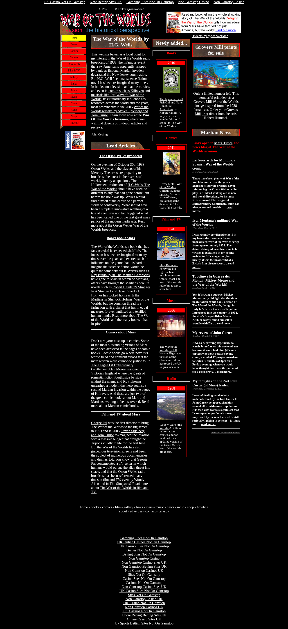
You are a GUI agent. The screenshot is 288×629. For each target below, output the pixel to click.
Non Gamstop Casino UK (144, 599)
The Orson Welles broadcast (120, 156)
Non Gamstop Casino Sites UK (144, 562)
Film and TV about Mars (120, 414)
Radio (74, 109)
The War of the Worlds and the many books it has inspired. (120, 320)
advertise (136, 511)
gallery (128, 507)
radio (180, 507)
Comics (74, 51)
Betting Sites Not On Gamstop (144, 554)
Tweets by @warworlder (210, 36)
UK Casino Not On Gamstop (144, 603)
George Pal (99, 423)
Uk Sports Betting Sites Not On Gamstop (144, 623)
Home (74, 37)
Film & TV (74, 70)
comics (107, 507)
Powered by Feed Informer (225, 432)
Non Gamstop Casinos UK (144, 570)
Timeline (74, 122)
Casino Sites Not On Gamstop (144, 579)
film (118, 507)
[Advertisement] (74, 229)
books (99, 87)
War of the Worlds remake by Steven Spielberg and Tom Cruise (119, 111)
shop (190, 507)
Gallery (74, 77)
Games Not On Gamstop (144, 550)
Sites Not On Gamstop (144, 574)
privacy (163, 511)
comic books (113, 397)
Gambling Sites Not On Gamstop (144, 538)
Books (73, 44)
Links (74, 83)
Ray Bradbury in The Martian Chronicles (120, 275)
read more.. (224, 323)
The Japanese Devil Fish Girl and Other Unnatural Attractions (171, 104)
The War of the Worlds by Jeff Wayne (168, 350)
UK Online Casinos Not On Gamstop (144, 542)
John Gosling (100, 134)
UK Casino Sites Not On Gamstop (144, 546)
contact (150, 511)
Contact (74, 57)
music (159, 507)
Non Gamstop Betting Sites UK (144, 566)
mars (149, 507)
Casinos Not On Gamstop (144, 583)
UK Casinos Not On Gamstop (144, 611)
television (116, 87)
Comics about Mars (121, 332)
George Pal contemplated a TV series (119, 461)
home (84, 507)
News (74, 103)
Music (73, 96)
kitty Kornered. (169, 265)
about (123, 511)
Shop (74, 116)
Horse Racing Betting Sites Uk (144, 615)
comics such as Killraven (126, 91)
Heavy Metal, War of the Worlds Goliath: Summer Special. (170, 189)
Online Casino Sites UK (144, 619)
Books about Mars (121, 238)
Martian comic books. (123, 406)
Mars (74, 90)
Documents (74, 64)
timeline (202, 507)
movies (144, 87)
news (170, 507)
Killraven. (102, 393)
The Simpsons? (120, 484)
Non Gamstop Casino (144, 558)
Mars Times (223, 143)
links (139, 507)
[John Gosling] (75, 149)
